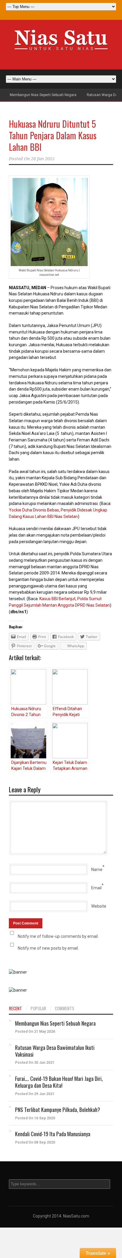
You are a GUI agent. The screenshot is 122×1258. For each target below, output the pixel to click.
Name (96, 869)
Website (98, 906)
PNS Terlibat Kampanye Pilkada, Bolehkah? (57, 1109)
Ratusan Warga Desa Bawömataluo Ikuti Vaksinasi (54, 1051)
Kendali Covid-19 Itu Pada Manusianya (52, 1134)
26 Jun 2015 (42, 158)
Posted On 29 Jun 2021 (34, 1094)
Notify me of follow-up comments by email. (58, 936)
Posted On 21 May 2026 (35, 1031)
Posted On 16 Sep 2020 (35, 1118)
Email (96, 887)
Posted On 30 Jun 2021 (34, 1063)
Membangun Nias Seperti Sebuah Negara (43, 95)
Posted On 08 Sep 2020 (35, 1142)
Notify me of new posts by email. (48, 948)
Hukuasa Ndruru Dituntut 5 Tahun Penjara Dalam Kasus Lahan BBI (53, 135)
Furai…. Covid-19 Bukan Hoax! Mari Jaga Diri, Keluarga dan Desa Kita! (59, 1082)
